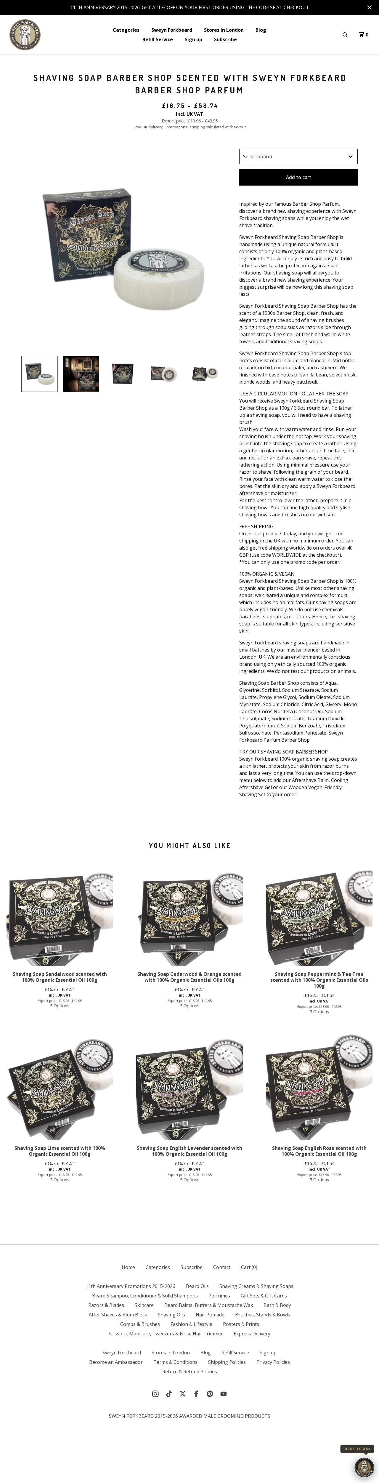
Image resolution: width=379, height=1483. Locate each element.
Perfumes (219, 1295)
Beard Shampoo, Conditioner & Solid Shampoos (145, 1295)
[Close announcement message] (369, 7)
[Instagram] (155, 1393)
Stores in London (224, 30)
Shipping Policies (227, 1362)
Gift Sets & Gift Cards (264, 1295)
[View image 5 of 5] (205, 374)
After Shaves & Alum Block (118, 1314)
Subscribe (225, 39)
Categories (126, 30)
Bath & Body (277, 1305)
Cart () (249, 1267)
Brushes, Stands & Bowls (262, 1314)
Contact (221, 1267)
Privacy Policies (273, 1362)
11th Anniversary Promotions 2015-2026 (130, 1286)
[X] (182, 1393)
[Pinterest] (209, 1393)
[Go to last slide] (29, 250)
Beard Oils (197, 1286)
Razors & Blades (106, 1305)
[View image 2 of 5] (81, 374)
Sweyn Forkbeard (171, 30)
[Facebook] (196, 1393)
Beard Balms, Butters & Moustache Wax (208, 1305)
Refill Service (157, 39)
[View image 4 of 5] (163, 374)
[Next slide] (215, 250)
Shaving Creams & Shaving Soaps (256, 1286)
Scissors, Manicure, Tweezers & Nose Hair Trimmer (166, 1333)
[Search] (345, 34)
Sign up (193, 39)
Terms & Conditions (175, 1362)
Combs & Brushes (140, 1324)
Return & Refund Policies (189, 1371)
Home (128, 1267)
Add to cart (298, 177)
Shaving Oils (171, 1314)
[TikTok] (169, 1393)
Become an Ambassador (116, 1362)
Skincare (144, 1305)
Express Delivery (252, 1333)
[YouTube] (223, 1393)
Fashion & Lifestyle (191, 1324)
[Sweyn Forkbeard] (25, 34)
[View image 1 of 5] (39, 374)
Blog (261, 30)
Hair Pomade (210, 1314)
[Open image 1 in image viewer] (122, 250)
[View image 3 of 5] (122, 374)
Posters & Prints (241, 1324)
